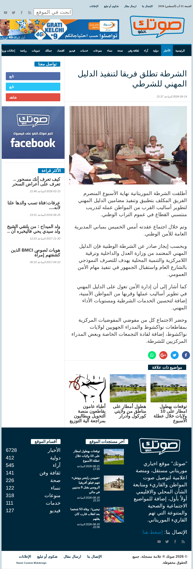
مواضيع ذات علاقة (167, 367)
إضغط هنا (152, 532)
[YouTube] (6, 13)
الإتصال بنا (147, 6)
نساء (109, 50)
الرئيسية (180, 50)
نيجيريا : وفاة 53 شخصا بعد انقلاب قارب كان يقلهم (85, 513)
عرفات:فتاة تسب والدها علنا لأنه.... (34, 205)
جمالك (48, 50)
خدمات (84, 50)
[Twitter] (14, 13)
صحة (120, 50)
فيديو (72, 50)
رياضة (23, 50)
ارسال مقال (130, 6)
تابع (11, 76)
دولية (156, 50)
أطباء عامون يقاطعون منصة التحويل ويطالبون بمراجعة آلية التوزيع (88, 413)
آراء (146, 50)
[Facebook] (22, 13)
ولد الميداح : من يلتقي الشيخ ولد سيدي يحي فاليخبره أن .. (33, 229)
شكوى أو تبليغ (111, 6)
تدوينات (36, 50)
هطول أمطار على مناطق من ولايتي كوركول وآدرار (129, 411)
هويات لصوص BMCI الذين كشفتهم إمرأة (35, 252)
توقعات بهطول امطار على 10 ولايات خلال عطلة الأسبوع (170, 413)
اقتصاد (60, 50)
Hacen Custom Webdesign (31, 563)
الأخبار (167, 50)
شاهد (13, 97)
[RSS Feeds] (30, 13)
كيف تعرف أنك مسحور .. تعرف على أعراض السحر (36, 181)
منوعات (97, 50)
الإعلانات (94, 6)
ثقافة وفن (133, 50)
